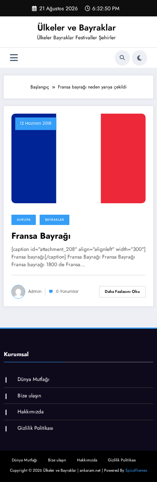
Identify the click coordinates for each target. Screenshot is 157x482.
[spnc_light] (139, 58)
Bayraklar (54, 219)
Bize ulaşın (29, 395)
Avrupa (23, 219)
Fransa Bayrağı (40, 235)
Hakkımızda (31, 411)
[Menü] (13, 58)
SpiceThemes (136, 470)
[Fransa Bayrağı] (78, 157)
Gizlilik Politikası (35, 428)
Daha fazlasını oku (122, 291)
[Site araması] (122, 58)
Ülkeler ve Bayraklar (76, 27)
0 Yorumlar (67, 291)
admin (35, 291)
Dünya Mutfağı (34, 379)
